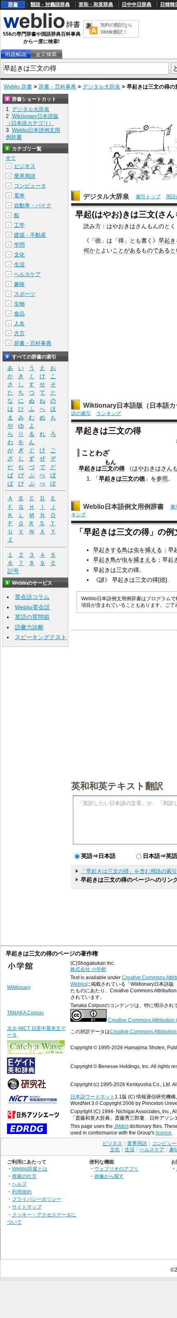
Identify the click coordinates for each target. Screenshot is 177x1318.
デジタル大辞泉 (101, 87)
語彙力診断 (29, 627)
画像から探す (109, 1176)
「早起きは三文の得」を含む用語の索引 (129, 871)
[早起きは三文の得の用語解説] (15, 54)
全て (11, 158)
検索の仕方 (24, 1176)
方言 (19, 333)
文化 (19, 255)
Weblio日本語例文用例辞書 (123, 506)
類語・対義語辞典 (50, 4)
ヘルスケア (27, 274)
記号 (13, 571)
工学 (19, 225)
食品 (19, 314)
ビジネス (24, 166)
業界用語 (24, 176)
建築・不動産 (30, 235)
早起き (167, 240)
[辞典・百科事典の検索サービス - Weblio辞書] (41, 27)
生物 (19, 304)
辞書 (13, 4)
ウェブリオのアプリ (116, 1168)
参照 (162, 478)
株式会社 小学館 (88, 969)
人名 (19, 323)
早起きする (107, 550)
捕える (153, 550)
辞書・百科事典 (57, 87)
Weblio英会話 (32, 607)
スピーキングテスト (41, 637)
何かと (92, 250)
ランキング (108, 413)
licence (164, 1133)
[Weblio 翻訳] (91, 29)
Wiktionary (18, 987)
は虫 (133, 550)
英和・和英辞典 (96, 4)
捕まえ (142, 559)
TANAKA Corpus (25, 1013)
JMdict (121, 1126)
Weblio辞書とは (29, 1168)
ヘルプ (19, 1183)
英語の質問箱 (32, 617)
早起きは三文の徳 (122, 478)
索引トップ (148, 197)
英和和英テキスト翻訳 (117, 785)
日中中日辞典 (136, 4)
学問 (19, 245)
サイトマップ (27, 1206)
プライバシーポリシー (36, 1199)
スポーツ (24, 294)
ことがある (126, 250)
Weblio (78, 984)
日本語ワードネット (92, 1097)
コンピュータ (30, 186)
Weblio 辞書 (18, 87)
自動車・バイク (32, 205)
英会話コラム (32, 597)
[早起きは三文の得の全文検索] (46, 54)
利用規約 (22, 1191)
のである (158, 250)
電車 (19, 196)
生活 (19, 264)
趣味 (19, 284)
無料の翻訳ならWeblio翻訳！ (116, 28)
